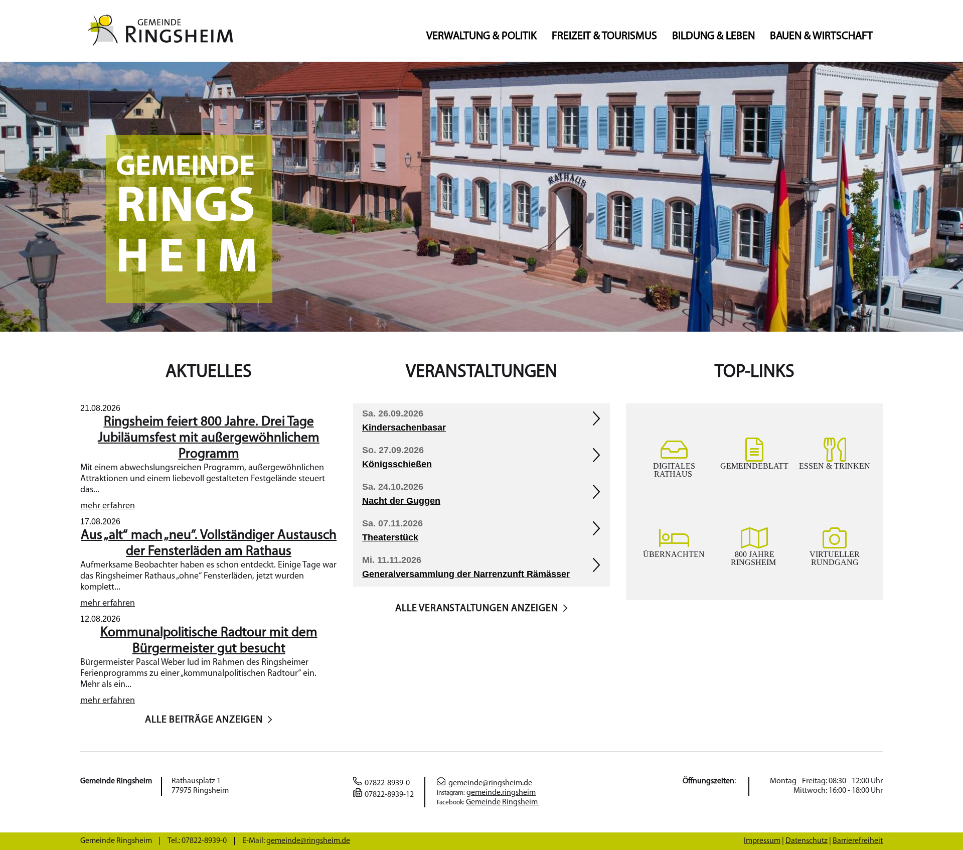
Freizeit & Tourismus (604, 36)
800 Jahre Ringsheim (754, 558)
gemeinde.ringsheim (501, 793)
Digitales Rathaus (674, 470)
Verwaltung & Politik (481, 36)
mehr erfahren (107, 506)
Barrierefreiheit (858, 841)
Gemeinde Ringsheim (502, 802)
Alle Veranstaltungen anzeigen (476, 609)
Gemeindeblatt (754, 466)
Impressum (762, 841)
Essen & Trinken (834, 466)
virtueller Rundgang (835, 558)
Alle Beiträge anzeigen (204, 720)
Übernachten (674, 554)
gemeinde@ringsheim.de (490, 783)
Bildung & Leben (713, 36)
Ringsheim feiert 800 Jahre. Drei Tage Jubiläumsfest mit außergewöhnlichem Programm (208, 438)
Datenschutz (806, 841)
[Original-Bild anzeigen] (481, 330)
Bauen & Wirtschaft (821, 36)
